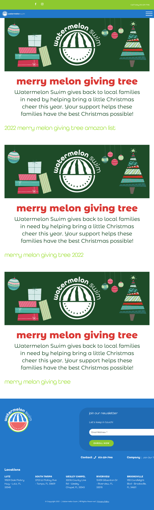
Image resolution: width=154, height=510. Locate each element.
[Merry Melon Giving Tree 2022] (77, 195)
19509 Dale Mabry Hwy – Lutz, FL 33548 (14, 484)
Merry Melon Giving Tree (38, 381)
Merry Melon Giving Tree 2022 (44, 254)
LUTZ (7, 476)
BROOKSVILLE (135, 476)
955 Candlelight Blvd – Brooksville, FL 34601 (136, 484)
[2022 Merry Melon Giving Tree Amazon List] (77, 69)
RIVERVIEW (102, 476)
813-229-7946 (144, 5)
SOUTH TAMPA (43, 476)
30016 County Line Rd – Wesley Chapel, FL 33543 (76, 484)
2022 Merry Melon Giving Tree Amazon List (60, 127)
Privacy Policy (103, 501)
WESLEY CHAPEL (75, 476)
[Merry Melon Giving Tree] (77, 322)
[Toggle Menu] (149, 14)
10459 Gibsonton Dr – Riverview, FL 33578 (107, 484)
